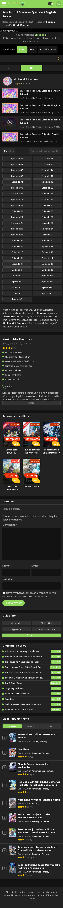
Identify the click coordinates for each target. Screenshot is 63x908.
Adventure (36, 753)
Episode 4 (47, 287)
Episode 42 (47, 176)
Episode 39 (17, 187)
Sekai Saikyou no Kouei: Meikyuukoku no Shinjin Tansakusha (39, 867)
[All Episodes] (31, 68)
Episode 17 (17, 252)
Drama (28, 821)
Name (6, 565)
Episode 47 (17, 164)
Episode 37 (17, 193)
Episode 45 (17, 170)
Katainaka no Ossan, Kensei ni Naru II (39, 799)
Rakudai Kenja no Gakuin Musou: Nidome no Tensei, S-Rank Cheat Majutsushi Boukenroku (36, 832)
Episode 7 (17, 281)
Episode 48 (47, 158)
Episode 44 (47, 170)
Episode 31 (17, 211)
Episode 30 (47, 211)
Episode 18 (47, 246)
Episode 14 (47, 258)
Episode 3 (17, 293)
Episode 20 (47, 240)
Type (15, 629)
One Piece (23, 749)
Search (32, 635)
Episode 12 (47, 263)
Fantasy (43, 741)
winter (18, 370)
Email (35, 565)
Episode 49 (17, 158)
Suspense (44, 821)
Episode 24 (47, 228)
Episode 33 (17, 205)
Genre (15, 623)
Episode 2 (47, 293)
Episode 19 (17, 246)
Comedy (35, 741)
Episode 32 (47, 205)
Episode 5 (17, 287)
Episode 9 (17, 275)
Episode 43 (17, 176)
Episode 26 (47, 223)
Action (7, 386)
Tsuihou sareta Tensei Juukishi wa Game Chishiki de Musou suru (37, 849)
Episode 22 (47, 234)
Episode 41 (17, 181)
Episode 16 (47, 252)
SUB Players (8, 49)
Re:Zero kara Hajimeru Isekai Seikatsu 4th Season (34, 816)
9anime (50, 21)
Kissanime (8, 316)
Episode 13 (17, 263)
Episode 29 (17, 217)
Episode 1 (17, 299)
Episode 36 (47, 193)
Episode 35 (17, 199)
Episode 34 (47, 199)
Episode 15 (17, 258)
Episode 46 (47, 164)
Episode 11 (17, 269)
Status (45, 623)
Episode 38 (47, 187)
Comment (9, 524)
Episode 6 (47, 281)
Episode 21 (17, 240)
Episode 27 (17, 223)
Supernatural (47, 771)
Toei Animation (21, 357)
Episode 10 (47, 269)
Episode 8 (47, 275)
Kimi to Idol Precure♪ (20, 25)
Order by (45, 629)
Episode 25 (17, 228)
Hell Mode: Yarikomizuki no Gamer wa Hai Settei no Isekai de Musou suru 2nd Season (39, 785)
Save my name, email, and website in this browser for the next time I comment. (29, 594)
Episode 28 (47, 217)
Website (7, 579)
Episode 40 (47, 181)
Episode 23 (17, 234)
